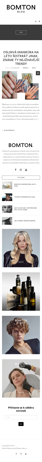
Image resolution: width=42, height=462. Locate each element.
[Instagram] (20, 170)
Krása (34, 68)
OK (21, 424)
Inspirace (26, 68)
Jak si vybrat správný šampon (24, 221)
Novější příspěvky (9, 130)
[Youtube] (26, 170)
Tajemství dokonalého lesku (24, 197)
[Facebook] (16, 170)
